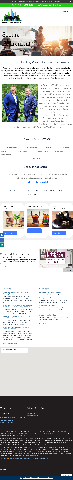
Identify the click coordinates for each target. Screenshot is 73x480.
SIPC (46, 431)
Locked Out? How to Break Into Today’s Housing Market (17, 293)
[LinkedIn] (2, 235)
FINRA (42, 431)
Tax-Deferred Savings (47, 305)
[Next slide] (71, 43)
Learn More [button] (33, 231)
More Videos (4, 267)
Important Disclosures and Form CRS (36, 458)
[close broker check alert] (70, 1)
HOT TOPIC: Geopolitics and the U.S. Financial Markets (16, 328)
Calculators (44, 289)
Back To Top (65, 475)
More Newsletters (10, 343)
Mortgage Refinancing (47, 315)
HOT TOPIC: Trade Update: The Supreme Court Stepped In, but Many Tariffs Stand (18, 306)
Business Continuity (16, 458)
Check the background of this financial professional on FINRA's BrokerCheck (35, 1)
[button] (65, 11)
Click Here (57, 5)
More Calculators (46, 324)
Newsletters (8, 289)
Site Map (3, 469)
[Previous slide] (2, 43)
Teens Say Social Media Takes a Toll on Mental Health (17, 317)
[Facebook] (2, 240)
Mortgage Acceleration (47, 298)
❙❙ (38, 54)
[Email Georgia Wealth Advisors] (2, 244)
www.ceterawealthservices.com (29, 455)
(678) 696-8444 (30, 5)
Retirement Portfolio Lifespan (50, 292)
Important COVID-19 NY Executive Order (36, 478)
